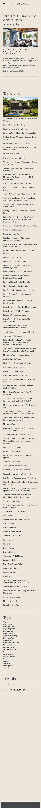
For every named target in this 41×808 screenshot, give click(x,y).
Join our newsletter (14, 690)
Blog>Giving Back (9, 633)
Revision (6, 661)
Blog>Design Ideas (9, 629)
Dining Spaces (8, 654)
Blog (4, 622)
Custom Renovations (10, 650)
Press (5, 659)
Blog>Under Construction (11, 643)
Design (5, 652)
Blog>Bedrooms (8, 626)
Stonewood (7, 663)
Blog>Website (8, 645)
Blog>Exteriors (8, 631)
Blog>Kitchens (8, 640)
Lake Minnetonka (9, 656)
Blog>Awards (7, 624)
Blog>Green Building (10, 636)
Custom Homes (8, 647)
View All (6, 668)
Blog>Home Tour (8, 638)
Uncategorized (8, 666)
